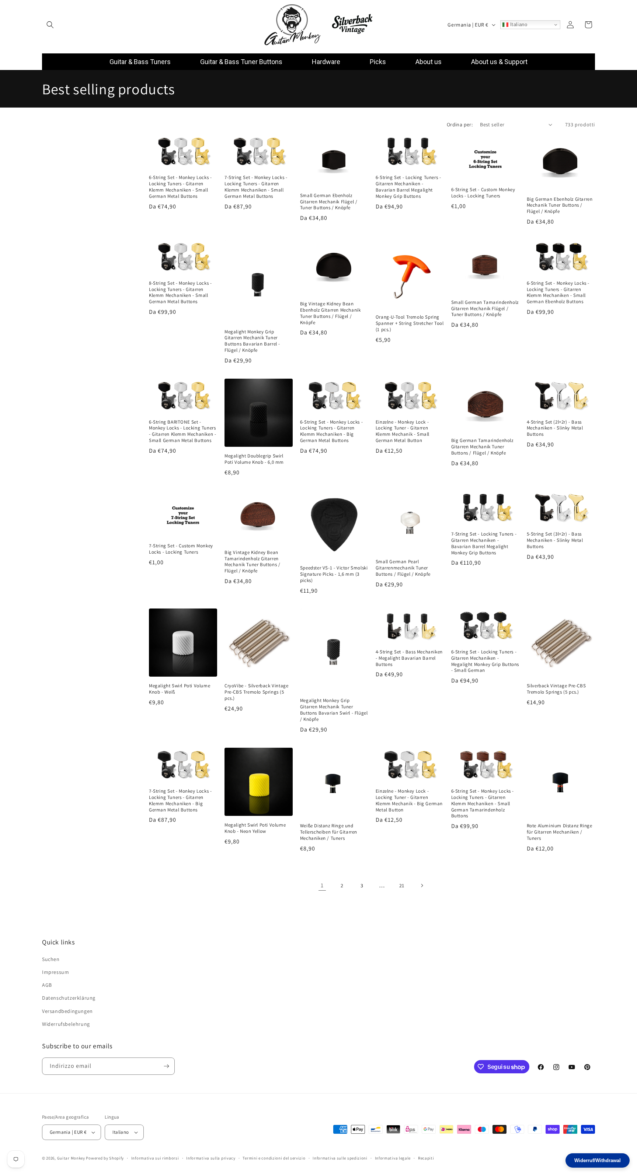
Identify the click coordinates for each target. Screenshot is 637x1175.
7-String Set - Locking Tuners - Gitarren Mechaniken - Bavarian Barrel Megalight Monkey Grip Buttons (484, 543)
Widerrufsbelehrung (66, 1024)
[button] (50, 25)
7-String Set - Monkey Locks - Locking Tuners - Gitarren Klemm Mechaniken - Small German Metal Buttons (255, 187)
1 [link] (322, 885)
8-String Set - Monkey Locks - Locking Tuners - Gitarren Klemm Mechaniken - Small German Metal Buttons (180, 292)
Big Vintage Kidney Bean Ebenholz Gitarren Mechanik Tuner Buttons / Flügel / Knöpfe (330, 313)
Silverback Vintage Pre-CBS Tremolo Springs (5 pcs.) (556, 689)
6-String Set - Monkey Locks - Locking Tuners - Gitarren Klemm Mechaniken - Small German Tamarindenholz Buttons (482, 803)
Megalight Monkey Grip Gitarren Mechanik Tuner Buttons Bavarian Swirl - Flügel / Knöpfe (334, 710)
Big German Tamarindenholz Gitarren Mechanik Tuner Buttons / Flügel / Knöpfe (482, 447)
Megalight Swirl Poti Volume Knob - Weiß (179, 689)
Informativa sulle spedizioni (340, 1157)
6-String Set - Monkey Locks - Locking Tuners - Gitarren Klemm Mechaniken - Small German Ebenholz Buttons (558, 292)
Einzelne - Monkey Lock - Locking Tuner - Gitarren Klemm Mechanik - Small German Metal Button (402, 431)
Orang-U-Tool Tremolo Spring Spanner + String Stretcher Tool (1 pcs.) (410, 323)
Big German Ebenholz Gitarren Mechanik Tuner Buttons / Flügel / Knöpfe (560, 205)
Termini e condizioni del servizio (274, 1157)
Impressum (55, 972)
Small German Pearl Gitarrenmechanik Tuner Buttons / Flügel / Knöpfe (403, 567)
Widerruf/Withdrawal (597, 1160)
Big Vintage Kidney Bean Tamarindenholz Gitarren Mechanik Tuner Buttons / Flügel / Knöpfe (252, 561)
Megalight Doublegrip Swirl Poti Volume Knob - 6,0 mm (254, 459)
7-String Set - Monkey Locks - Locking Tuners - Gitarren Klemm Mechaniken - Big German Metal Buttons (180, 800)
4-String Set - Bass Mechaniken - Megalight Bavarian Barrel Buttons (409, 658)
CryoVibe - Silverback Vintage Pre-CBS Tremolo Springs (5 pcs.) (256, 692)
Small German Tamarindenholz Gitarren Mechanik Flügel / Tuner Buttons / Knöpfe (485, 308)
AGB (47, 985)
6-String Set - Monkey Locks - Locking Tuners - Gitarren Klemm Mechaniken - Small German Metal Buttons (180, 187)
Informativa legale (393, 1157)
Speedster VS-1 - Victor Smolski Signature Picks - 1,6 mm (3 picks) (334, 574)
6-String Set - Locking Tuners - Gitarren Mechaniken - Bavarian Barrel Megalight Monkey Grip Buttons (408, 187)
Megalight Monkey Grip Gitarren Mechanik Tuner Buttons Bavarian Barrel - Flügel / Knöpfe (252, 341)
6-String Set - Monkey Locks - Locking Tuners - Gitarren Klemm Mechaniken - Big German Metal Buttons (331, 431)
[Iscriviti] (166, 1066)
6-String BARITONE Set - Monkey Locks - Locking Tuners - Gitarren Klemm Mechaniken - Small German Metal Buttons (182, 431)
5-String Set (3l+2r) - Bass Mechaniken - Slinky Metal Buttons (555, 540)
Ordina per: (460, 124)
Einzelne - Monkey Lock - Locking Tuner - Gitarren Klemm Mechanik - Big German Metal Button (409, 800)
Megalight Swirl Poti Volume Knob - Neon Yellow (255, 828)
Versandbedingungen (67, 1010)
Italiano (517, 24)
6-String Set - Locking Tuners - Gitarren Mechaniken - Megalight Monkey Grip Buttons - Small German (485, 661)
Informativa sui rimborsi (155, 1157)
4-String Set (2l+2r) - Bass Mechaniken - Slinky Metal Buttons (555, 428)
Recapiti (426, 1157)
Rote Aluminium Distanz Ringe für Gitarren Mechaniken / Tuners (559, 832)
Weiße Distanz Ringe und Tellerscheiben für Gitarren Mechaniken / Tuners (328, 832)
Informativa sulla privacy (211, 1157)
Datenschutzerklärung (68, 998)
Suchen (51, 959)
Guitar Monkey (71, 1158)
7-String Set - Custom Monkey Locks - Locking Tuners (181, 549)
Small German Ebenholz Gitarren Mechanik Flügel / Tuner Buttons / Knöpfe (329, 201)
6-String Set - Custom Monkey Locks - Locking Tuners (483, 193)
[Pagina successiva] (422, 885)
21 (401, 885)
